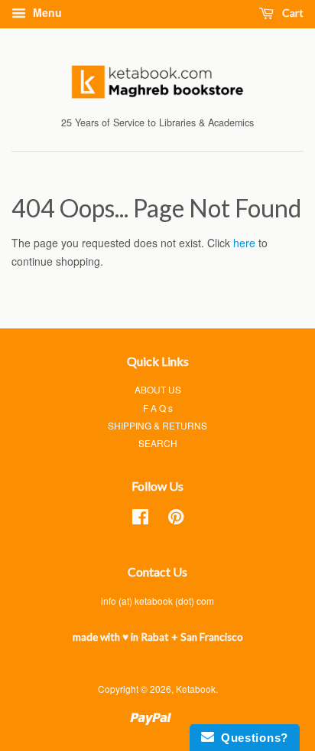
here (244, 242)
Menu (46, 12)
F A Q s (158, 407)
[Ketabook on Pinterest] (175, 519)
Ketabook (196, 688)
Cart (292, 12)
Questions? (251, 737)
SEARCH (157, 442)
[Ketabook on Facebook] (140, 519)
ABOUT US (158, 389)
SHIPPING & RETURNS (157, 425)
